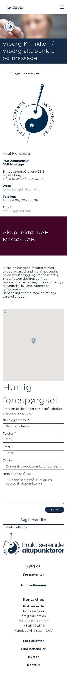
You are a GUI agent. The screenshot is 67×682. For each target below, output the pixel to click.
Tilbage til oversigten (24, 73)
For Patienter (33, 641)
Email (8, 447)
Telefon (9, 433)
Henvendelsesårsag (18, 474)
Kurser (33, 657)
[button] (34, 341)
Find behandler (33, 649)
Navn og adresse (16, 420)
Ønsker (8, 460)
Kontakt (33, 665)
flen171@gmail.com (17, 211)
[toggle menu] (62, 7)
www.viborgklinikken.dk (20, 189)
